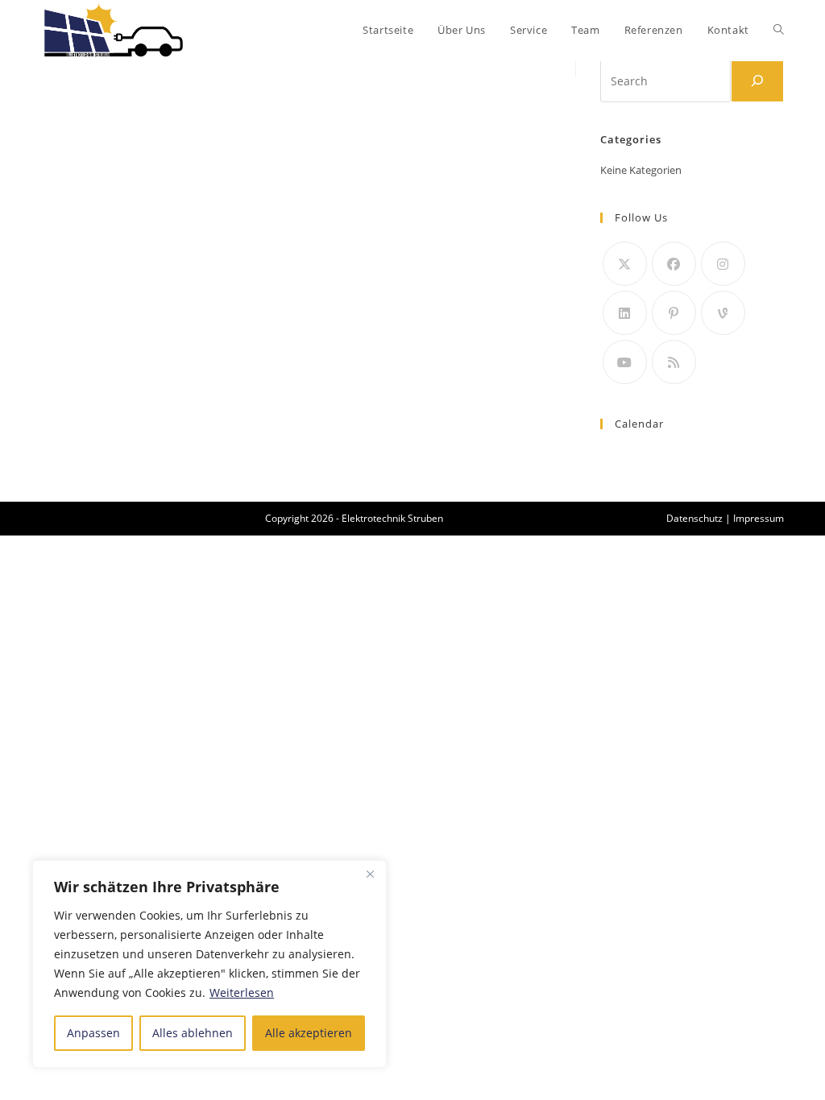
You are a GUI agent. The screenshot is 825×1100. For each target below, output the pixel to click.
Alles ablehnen (192, 1032)
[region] (209, 964)
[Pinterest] (674, 313)
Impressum (758, 518)
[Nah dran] (369, 873)
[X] (625, 264)
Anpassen (93, 1032)
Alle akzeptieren (308, 1032)
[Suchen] (757, 80)
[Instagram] (723, 264)
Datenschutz (694, 518)
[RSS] (674, 362)
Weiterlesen (241, 992)
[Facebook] (674, 264)
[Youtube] (625, 362)
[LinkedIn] (625, 313)
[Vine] (723, 313)
